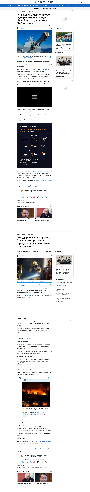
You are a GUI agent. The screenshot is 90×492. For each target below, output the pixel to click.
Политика (35, 5)
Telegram (44, 69)
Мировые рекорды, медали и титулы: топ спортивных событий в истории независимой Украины (64, 295)
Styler (61, 5)
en (8, 2)
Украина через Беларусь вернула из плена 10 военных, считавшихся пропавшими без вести (63, 46)
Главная (18, 11)
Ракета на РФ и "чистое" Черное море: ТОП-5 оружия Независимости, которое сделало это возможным (63, 73)
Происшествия (30, 234)
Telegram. (29, 338)
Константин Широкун (60, 266)
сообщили (44, 426)
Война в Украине (52, 8)
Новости (20, 5)
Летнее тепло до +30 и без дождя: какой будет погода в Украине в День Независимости (64, 300)
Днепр (18, 467)
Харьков (37, 467)
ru (11, 2)
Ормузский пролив (44, 8)
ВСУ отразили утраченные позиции (40, 171)
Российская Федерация (30, 202)
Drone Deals (36, 8)
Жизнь (47, 5)
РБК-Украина (30, 69)
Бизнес (41, 5)
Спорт (52, 5)
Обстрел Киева (31, 467)
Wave (56, 5)
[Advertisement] (34, 308)
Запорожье (23, 467)
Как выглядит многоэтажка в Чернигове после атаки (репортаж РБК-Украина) (63, 289)
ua (6, 2)
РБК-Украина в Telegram (33, 187)
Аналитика (27, 5)
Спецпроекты (68, 5)
